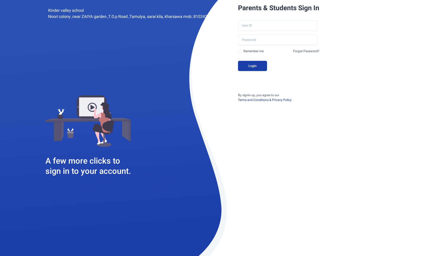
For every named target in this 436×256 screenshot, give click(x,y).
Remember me (253, 51)
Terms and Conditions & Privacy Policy (265, 100)
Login (252, 66)
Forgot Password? (306, 51)
